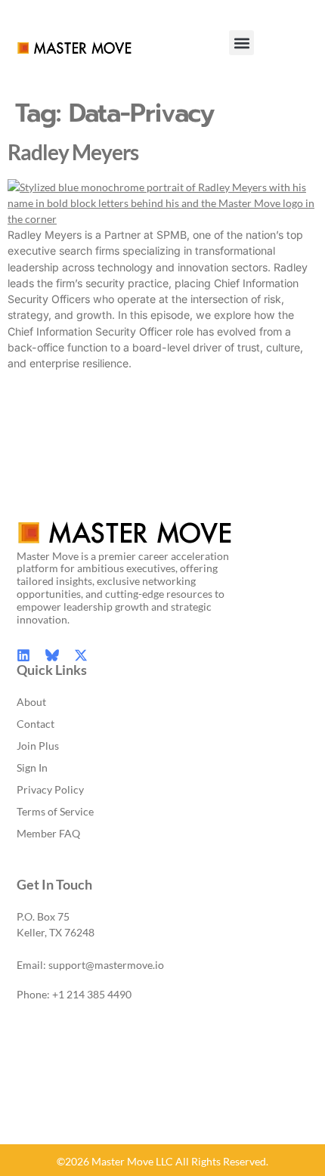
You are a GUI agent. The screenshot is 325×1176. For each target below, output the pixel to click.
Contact (35, 723)
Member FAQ (48, 833)
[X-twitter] (81, 655)
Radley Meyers (73, 152)
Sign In (32, 767)
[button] (241, 42)
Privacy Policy (50, 789)
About (31, 701)
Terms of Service (55, 811)
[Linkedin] (23, 655)
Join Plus (38, 745)
